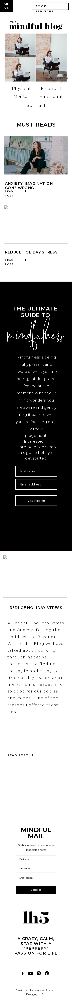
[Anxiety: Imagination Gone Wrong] (36, 155)
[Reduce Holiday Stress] (36, 224)
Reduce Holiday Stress (31, 252)
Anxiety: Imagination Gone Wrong (29, 185)
